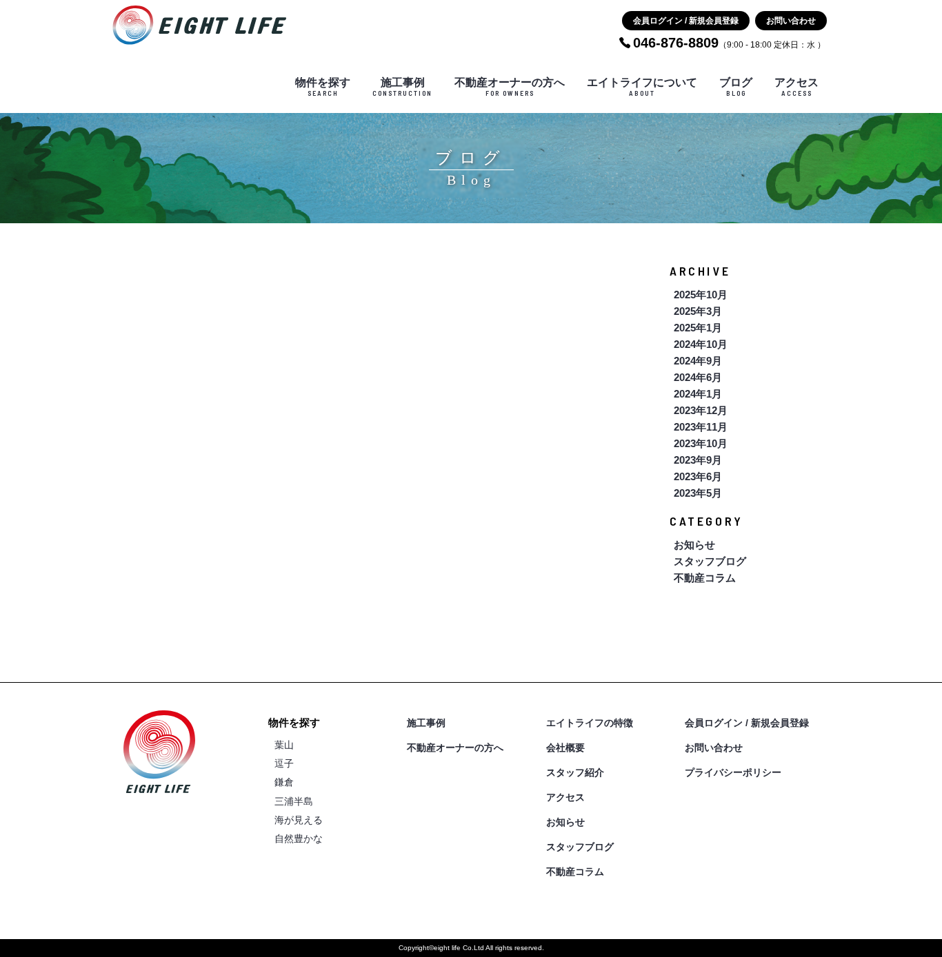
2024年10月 (701, 344)
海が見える (298, 819)
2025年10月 (701, 294)
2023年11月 (701, 427)
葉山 (284, 744)
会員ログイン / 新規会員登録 (686, 20)
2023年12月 (701, 410)
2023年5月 (698, 493)
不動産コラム (705, 578)
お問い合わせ (791, 20)
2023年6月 (698, 476)
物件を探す (322, 86)
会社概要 (565, 747)
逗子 (284, 763)
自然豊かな (298, 838)
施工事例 (402, 86)
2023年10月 (701, 443)
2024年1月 (698, 394)
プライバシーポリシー (733, 772)
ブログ (735, 86)
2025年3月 (698, 311)
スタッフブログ (710, 561)
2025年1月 (698, 327)
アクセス (796, 86)
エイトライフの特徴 (589, 722)
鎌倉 (284, 782)
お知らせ (694, 544)
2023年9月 (698, 460)
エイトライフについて (642, 86)
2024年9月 (698, 361)
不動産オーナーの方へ (509, 86)
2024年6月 (698, 377)
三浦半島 (293, 801)
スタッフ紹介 (575, 772)
